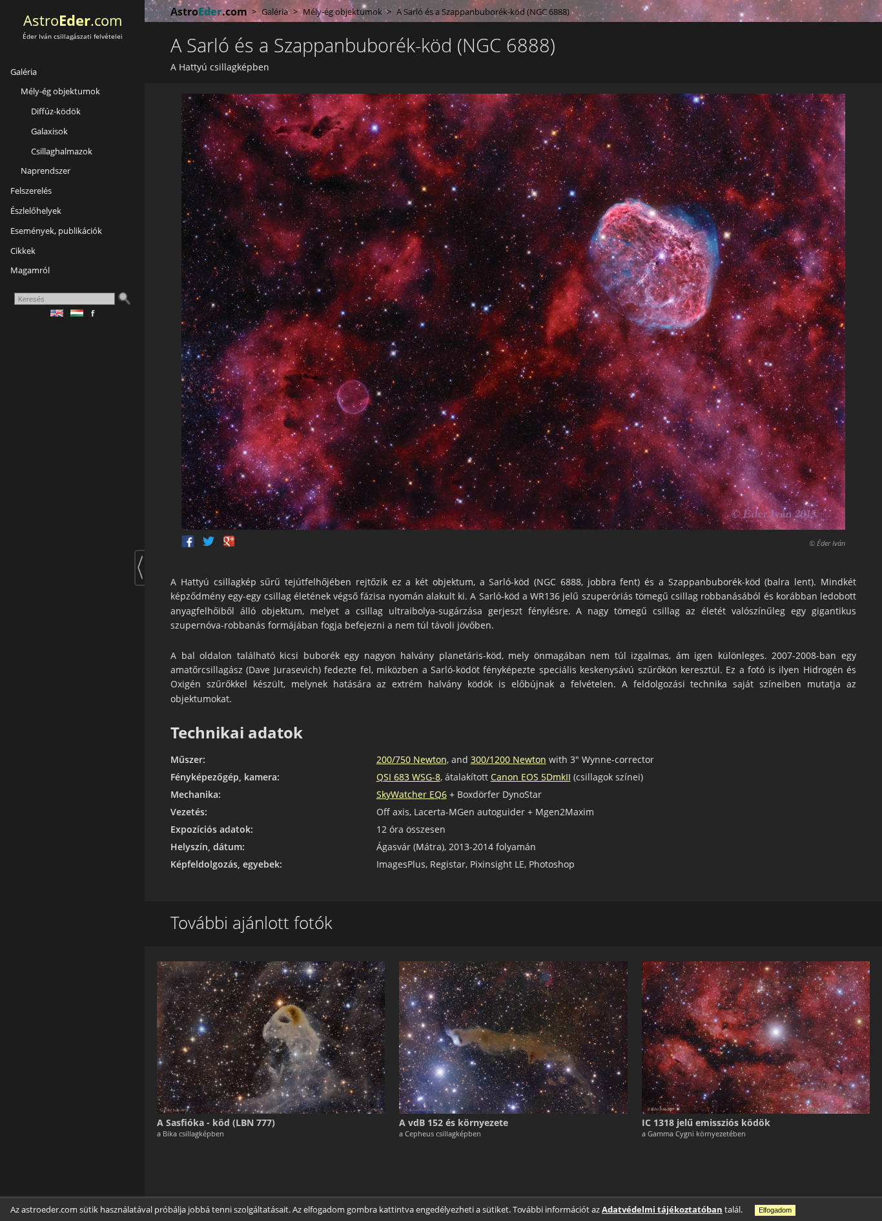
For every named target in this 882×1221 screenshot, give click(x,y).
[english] (60, 313)
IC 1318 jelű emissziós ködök (706, 1122)
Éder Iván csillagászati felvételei (73, 36)
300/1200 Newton (508, 759)
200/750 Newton (411, 759)
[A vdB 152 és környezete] (513, 1037)
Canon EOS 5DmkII (531, 777)
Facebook (187, 541)
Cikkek (23, 250)
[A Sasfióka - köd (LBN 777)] (271, 1037)
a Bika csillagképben (190, 1133)
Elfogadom (775, 1210)
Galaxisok (49, 131)
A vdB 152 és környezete (453, 1122)
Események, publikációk (56, 230)
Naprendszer (45, 170)
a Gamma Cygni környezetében (694, 1133)
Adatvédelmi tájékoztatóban (662, 1209)
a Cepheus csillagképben (440, 1133)
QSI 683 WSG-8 (408, 777)
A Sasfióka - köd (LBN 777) (216, 1122)
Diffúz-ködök (56, 111)
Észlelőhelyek (35, 210)
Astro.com (72, 20)
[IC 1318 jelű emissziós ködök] (756, 1037)
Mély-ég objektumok (60, 91)
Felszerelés (31, 190)
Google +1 (229, 541)
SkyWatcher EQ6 (411, 794)
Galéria (23, 72)
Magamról (30, 270)
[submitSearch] (123, 299)
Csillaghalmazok (61, 151)
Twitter (208, 541)
